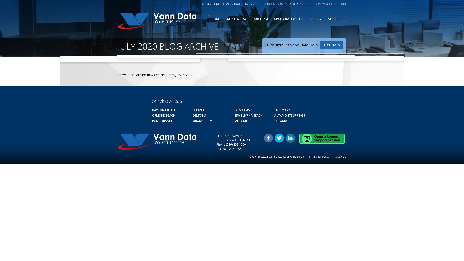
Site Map (340, 156)
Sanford (240, 121)
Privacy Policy (321, 156)
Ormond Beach (163, 115)
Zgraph (301, 156)
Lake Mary (282, 110)
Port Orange (162, 121)
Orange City (202, 121)
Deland (198, 110)
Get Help (332, 44)
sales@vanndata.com (330, 4)
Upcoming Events (288, 19)
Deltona (199, 115)
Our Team (260, 19)
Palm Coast (243, 110)
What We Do (236, 19)
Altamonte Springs (289, 115)
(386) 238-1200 (245, 4)
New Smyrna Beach (248, 115)
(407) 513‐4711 (296, 4)
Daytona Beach (164, 110)
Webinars (334, 19)
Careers (314, 19)
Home (216, 19)
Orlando (281, 121)
